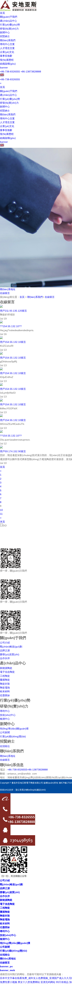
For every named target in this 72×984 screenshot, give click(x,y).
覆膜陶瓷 (5, 679)
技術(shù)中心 (8, 715)
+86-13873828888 (31, 71)
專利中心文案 (7, 44)
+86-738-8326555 (10, 71)
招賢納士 (5, 36)
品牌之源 (5, 650)
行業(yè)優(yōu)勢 (10, 24)
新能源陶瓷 (6, 668)
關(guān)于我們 (8, 16)
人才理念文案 (7, 48)
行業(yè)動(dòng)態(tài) (13, 736)
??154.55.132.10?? (11, 326)
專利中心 (5, 711)
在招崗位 (5, 746)
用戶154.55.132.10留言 (13, 342)
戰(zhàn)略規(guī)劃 (11, 646)
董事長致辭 (6, 55)
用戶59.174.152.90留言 (13, 451)
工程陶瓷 (5, 675)
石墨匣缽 (5, 695)
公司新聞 (5, 732)
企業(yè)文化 (7, 52)
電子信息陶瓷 (7, 671)
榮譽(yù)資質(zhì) (9, 654)
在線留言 (5, 293)
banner (4, 67)
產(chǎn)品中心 (8, 20)
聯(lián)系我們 (7, 40)
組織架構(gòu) (8, 63)
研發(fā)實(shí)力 (9, 28)
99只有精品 (62, 982)
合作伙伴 (5, 658)
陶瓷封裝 (5, 683)
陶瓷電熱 (5, 687)
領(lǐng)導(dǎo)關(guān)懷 (14, 728)
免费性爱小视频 (8, 982)
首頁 (2, 13)
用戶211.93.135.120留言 (13, 310)
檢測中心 (5, 718)
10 (1, 510)
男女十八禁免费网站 (29, 982)
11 (1, 513)
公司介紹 (5, 642)
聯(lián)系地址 (7, 289)
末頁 (2, 521)
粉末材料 (5, 691)
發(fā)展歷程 (7, 59)
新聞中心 (5, 32)
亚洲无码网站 (48, 982)
